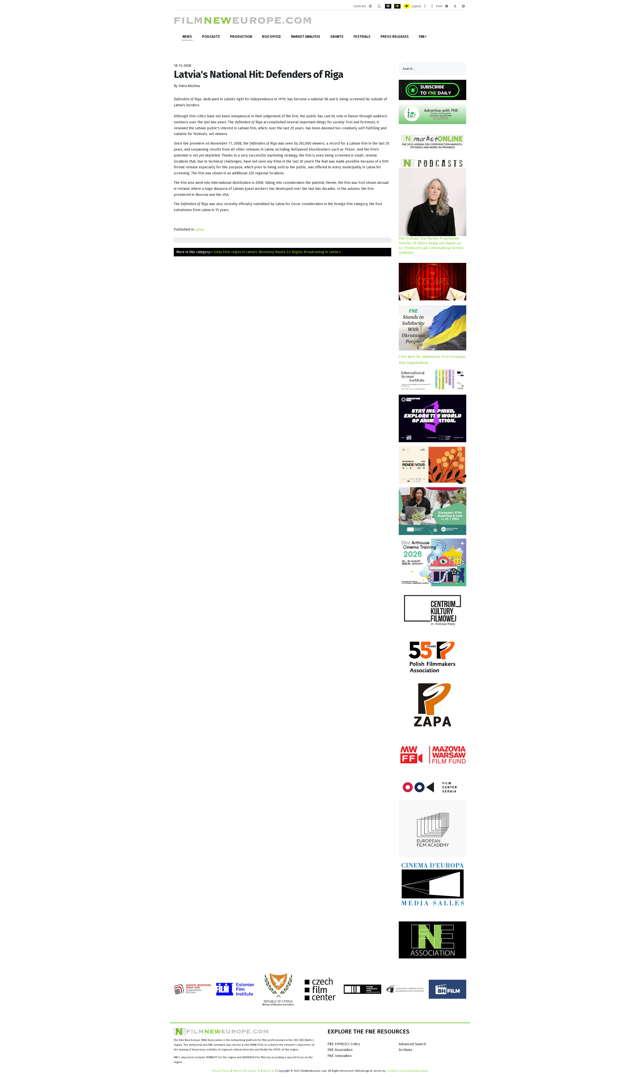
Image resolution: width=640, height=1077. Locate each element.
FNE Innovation (340, 1056)
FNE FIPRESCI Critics (344, 1044)
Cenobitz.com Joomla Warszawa (407, 1070)
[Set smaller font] (447, 6)
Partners (238, 1070)
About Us (268, 1070)
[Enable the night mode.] (379, 6)
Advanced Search (412, 1044)
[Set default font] (455, 6)
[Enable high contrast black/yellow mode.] (397, 6)
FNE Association (340, 1050)
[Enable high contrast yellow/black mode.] (406, 6)
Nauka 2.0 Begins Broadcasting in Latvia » (308, 252)
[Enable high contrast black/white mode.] (388, 6)
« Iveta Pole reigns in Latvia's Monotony (242, 252)
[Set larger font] (463, 6)
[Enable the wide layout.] (432, 6)
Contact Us (253, 1070)
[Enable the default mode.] (370, 6)
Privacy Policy (221, 1070)
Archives (405, 1050)
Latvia (199, 229)
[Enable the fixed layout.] (424, 6)
